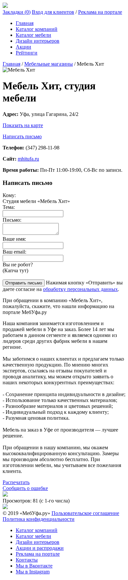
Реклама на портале (100, 12)
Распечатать (16, 482)
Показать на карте (23, 125)
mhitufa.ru (28, 159)
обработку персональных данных (80, 289)
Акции (23, 47)
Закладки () (17, 12)
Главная (24, 23)
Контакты (27, 560)
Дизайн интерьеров (37, 41)
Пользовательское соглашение (85, 513)
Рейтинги (26, 53)
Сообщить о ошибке (25, 488)
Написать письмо (22, 136)
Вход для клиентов (53, 12)
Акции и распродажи (40, 548)
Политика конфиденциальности (39, 519)
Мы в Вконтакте (34, 566)
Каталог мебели (33, 35)
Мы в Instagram (33, 571)
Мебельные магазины (48, 64)
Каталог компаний (36, 29)
